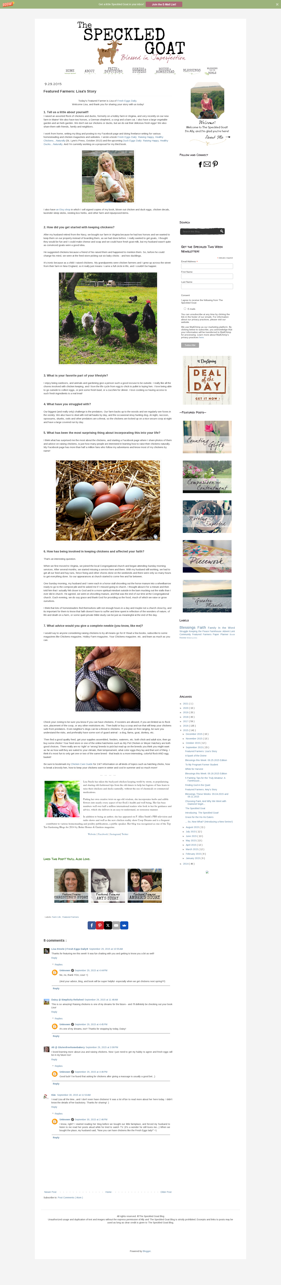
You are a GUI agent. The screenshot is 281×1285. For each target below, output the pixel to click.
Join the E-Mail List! (164, 4)
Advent (226, 631)
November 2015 (194, 738)
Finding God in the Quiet (197, 785)
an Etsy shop (63, 209)
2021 (186, 703)
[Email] (116, 925)
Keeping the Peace (199, 631)
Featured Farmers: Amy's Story (201, 789)
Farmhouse (215, 631)
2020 (186, 708)
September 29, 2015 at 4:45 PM (91, 1024)
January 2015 (193, 858)
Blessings (187, 627)
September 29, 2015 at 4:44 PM (91, 970)
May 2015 (191, 840)
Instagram (115, 834)
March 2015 (192, 849)
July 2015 (191, 831)
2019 (186, 712)
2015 (186, 730)
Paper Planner (220, 634)
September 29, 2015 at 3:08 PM (102, 1047)
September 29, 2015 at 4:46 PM (91, 1072)
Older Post (166, 1192)
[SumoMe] (124, 925)
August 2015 (193, 827)
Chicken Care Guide (82, 764)
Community (185, 634)
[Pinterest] (100, 925)
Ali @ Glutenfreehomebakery (68, 1047)
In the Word (226, 627)
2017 (186, 721)
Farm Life (56, 917)
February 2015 (194, 854)
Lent (232, 631)
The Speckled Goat (195, 808)
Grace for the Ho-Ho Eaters (199, 817)
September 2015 (195, 747)
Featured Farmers (70, 917)
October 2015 (193, 743)
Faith (201, 627)
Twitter (124, 834)
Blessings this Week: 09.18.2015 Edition (206, 773)
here (201, 337)
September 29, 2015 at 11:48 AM (101, 999)
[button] (140, 4)
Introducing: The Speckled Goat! (202, 812)
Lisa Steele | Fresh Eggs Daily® (69, 949)
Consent (185, 295)
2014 (186, 863)
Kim (53, 1095)
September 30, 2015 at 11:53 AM (74, 1095)
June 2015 (191, 836)
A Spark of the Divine (196, 755)
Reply (54, 958)
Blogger (147, 1251)
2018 (186, 717)
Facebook (103, 834)
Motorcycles (192, 638)
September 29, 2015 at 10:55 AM (106, 949)
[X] (108, 925)
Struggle (184, 631)
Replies (59, 964)
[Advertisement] (204, 194)
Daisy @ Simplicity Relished (67, 999)
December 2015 (194, 734)
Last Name (186, 282)
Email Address (189, 261)
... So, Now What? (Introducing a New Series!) (209, 821)
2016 (186, 725)
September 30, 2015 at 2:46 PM (91, 1119)
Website (92, 834)
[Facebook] (92, 925)
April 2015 (191, 845)
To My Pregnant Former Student (201, 764)
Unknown (65, 970)
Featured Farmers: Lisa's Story (201, 751)
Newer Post (50, 1192)
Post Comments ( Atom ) (70, 1197)
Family (212, 627)
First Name (187, 272)
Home (109, 1192)
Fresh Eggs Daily (126, 100)
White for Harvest (194, 769)
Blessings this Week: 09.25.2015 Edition (206, 760)
